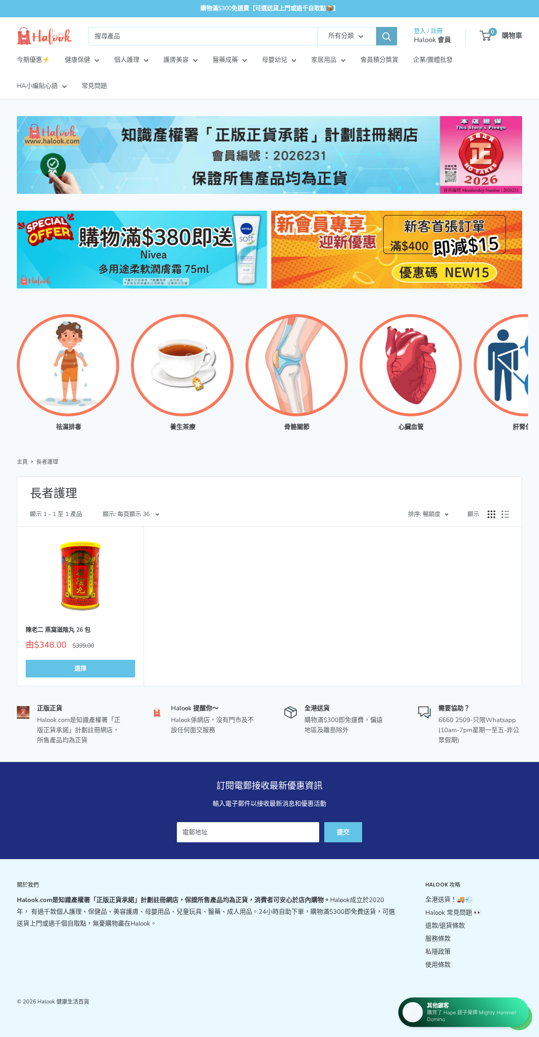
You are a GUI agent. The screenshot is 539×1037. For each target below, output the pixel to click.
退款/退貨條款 (445, 925)
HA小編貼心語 (37, 86)
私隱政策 (438, 951)
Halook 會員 (432, 40)
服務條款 (438, 938)
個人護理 (126, 60)
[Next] (522, 364)
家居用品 (323, 60)
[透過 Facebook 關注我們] (500, 1017)
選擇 (80, 668)
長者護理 (47, 462)
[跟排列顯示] (505, 514)
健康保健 (77, 60)
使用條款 (438, 964)
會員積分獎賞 (379, 60)
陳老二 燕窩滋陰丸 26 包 (58, 630)
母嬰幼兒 (274, 60)
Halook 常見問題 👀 (453, 912)
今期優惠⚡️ (33, 60)
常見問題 (94, 86)
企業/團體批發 (433, 60)
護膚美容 (176, 60)
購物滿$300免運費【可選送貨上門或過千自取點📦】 (269, 8)
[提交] (386, 36)
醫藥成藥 (225, 60)
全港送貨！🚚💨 (449, 899)
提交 (343, 832)
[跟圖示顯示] (491, 514)
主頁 (22, 462)
